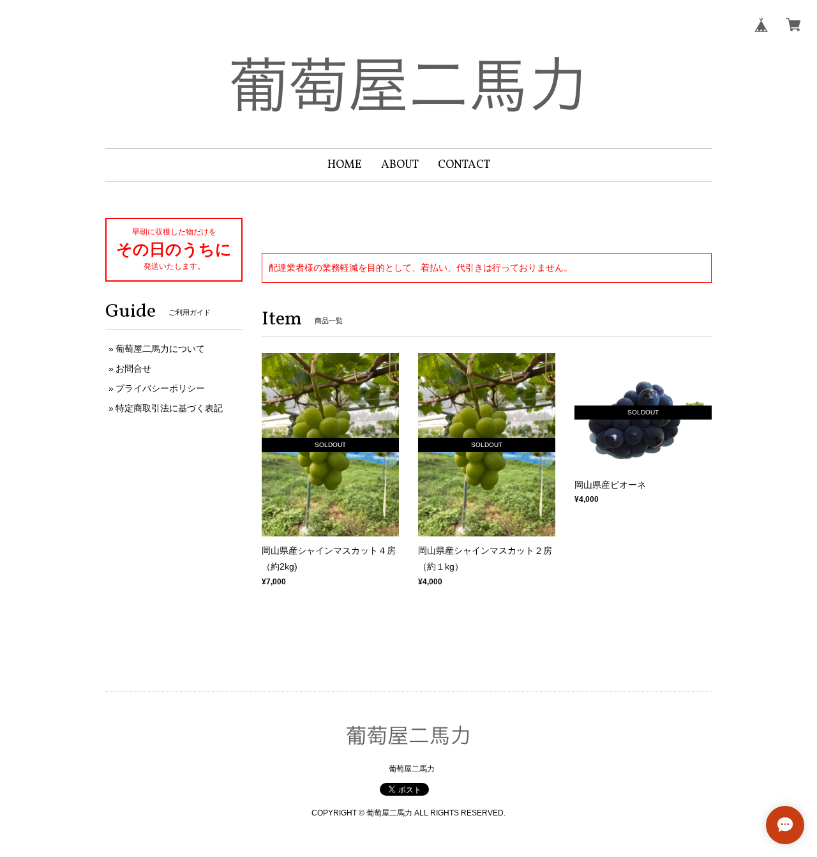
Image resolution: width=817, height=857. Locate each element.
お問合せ (133, 368)
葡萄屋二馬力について (160, 349)
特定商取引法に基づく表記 (169, 408)
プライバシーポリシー (160, 388)
